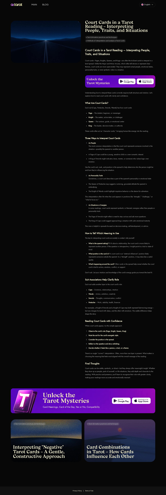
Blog (45, 4)
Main (34, 4)
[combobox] (147, 4)
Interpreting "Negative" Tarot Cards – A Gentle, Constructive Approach (39, 452)
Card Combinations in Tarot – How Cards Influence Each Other (110, 452)
